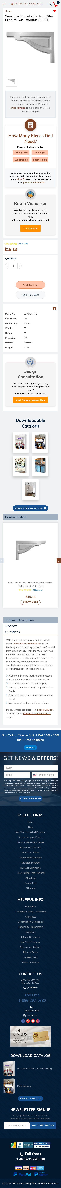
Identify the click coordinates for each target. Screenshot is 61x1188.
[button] (43, 10)
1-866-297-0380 (32, 1000)
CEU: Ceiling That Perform (31, 872)
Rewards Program (30, 862)
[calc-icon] (30, 125)
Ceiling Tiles (21, 152)
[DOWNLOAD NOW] (25, 1145)
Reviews (11, 626)
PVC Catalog (24, 1085)
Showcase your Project (30, 837)
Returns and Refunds (30, 857)
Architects (30, 916)
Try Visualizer (30, 228)
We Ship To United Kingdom (30, 832)
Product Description (19, 620)
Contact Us (30, 882)
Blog (30, 827)
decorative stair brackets (26, 643)
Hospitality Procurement (30, 926)
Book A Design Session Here (30, 400)
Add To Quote (30, 295)
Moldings (40, 152)
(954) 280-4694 (32, 1010)
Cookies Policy (30, 957)
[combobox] (35, 775)
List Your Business (30, 942)
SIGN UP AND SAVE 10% (42, 1125)
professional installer (34, 182)
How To (21, 179)
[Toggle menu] (4, 4)
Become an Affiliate (30, 847)
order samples (18, 107)
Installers (30, 931)
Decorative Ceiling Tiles (24, 1183)
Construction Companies (31, 921)
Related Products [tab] (16, 517)
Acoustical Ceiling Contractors (30, 911)
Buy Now (30, 748)
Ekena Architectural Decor (37, 713)
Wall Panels (21, 159)
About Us (30, 877)
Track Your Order (30, 852)
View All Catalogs (28, 508)
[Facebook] (54, 308)
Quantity (10, 258)
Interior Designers (30, 936)
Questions (12, 632)
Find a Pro (30, 906)
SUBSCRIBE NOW (30, 798)
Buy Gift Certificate (30, 867)
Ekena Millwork (45, 709)
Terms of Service (35, 790)
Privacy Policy (21, 790)
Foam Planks (40, 159)
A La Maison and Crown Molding (34, 1068)
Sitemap (30, 888)
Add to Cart (30, 602)
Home (30, 821)
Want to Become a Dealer (30, 842)
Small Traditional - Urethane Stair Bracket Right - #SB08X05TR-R (30, 584)
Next (59, 560)
